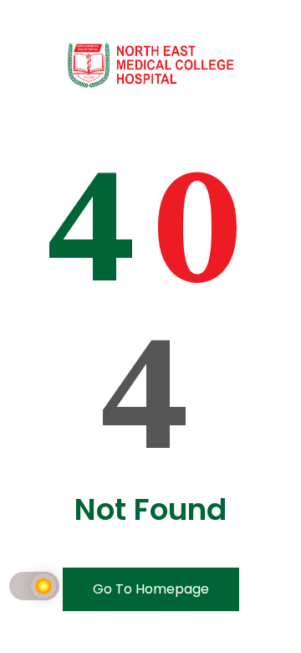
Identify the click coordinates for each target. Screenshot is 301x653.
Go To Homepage (151, 589)
